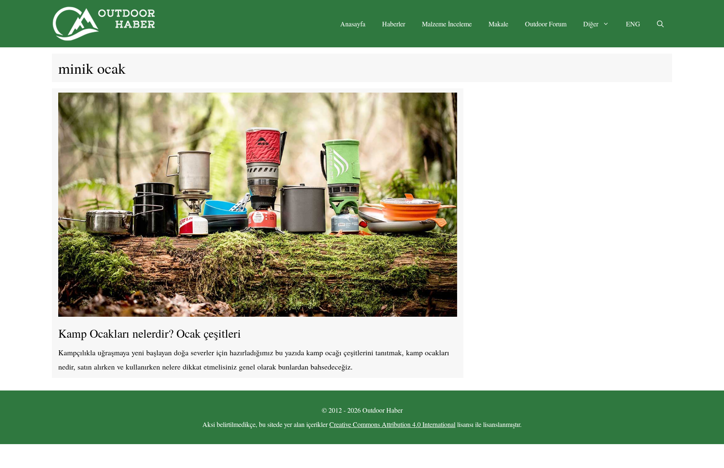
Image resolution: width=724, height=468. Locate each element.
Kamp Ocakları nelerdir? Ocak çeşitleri (149, 333)
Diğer (590, 23)
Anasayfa (352, 23)
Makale (498, 23)
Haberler (393, 23)
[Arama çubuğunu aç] (660, 24)
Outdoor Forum (545, 23)
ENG (633, 23)
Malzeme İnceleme (447, 23)
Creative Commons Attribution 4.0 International (392, 424)
